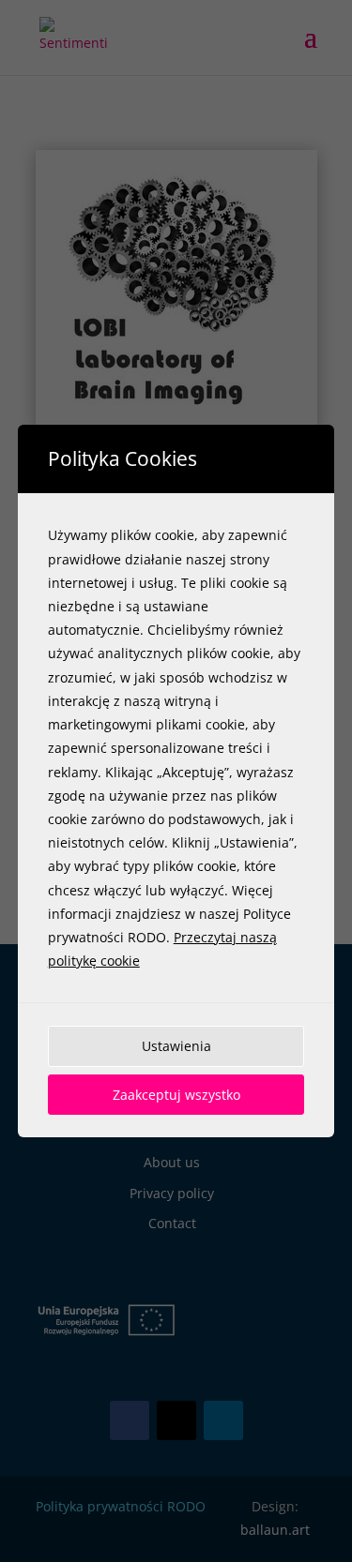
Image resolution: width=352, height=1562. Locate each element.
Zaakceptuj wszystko (176, 1095)
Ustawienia (176, 1046)
